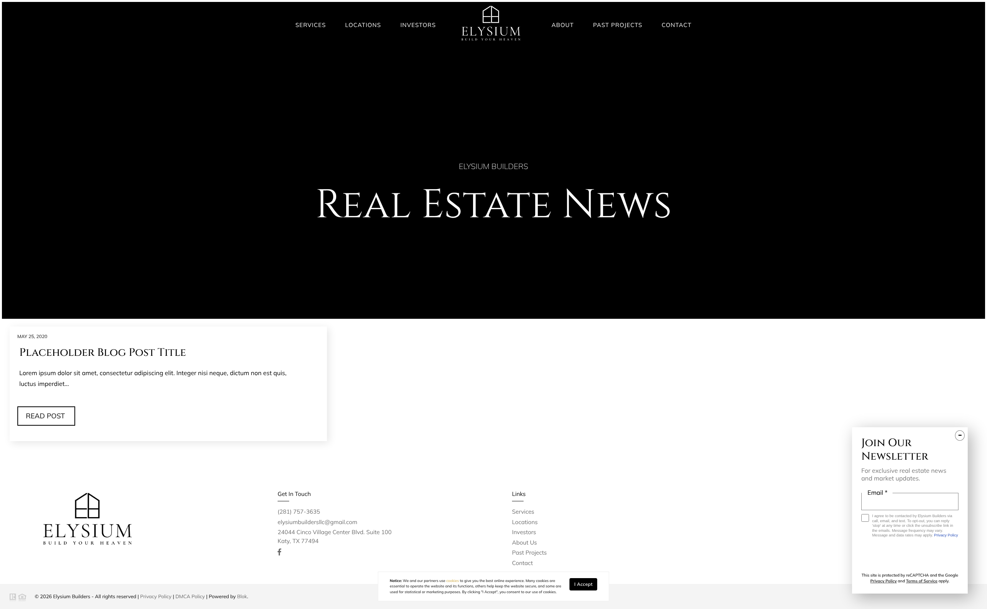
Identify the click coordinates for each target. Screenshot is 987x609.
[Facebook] (279, 552)
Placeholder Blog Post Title (102, 353)
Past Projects (617, 25)
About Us (524, 542)
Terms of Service (922, 581)
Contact (677, 25)
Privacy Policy (156, 597)
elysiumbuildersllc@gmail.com (317, 522)
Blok (242, 597)
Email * (877, 492)
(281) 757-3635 (299, 511)
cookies (452, 581)
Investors (418, 25)
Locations (363, 25)
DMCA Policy (190, 597)
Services (310, 25)
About (563, 25)
